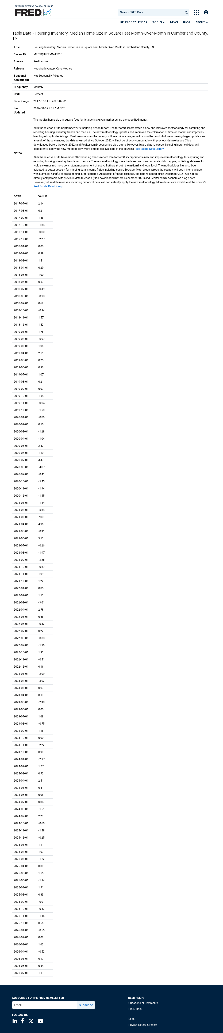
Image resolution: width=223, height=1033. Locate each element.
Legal (131, 1018)
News (174, 22)
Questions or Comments (143, 1003)
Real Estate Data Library (149, 148)
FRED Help (135, 1009)
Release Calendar (133, 22)
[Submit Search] (186, 12)
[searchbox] (151, 12)
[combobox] (150, 12)
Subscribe (86, 1005)
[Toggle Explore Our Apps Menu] (196, 12)
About (200, 22)
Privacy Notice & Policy (142, 1024)
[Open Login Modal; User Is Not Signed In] (206, 12)
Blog (186, 22)
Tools (157, 22)
